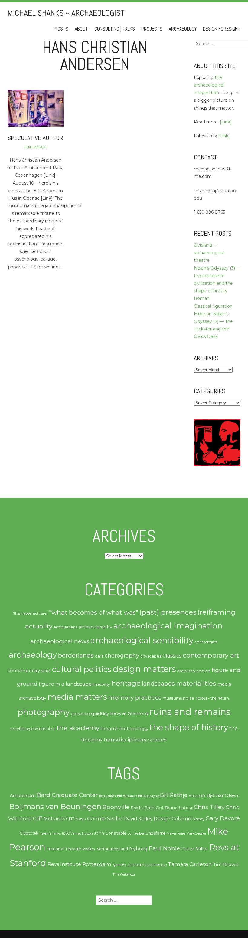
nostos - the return (212, 698)
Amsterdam (23, 795)
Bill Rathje (174, 795)
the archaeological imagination (209, 85)
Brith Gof (153, 807)
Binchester (197, 796)
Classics (171, 656)
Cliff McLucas (49, 819)
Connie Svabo (105, 818)
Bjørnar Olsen (222, 795)
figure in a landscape (65, 684)
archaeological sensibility (142, 640)
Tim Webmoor (124, 875)
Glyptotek (29, 833)
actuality (38, 626)
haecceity (101, 684)
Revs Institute (64, 864)
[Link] (226, 122)
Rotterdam (96, 864)
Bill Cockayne (148, 796)
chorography (122, 655)
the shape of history (188, 727)
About (81, 29)
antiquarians (65, 627)
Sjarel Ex (119, 865)
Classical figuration (213, 306)
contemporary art (211, 655)
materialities (196, 683)
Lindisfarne (155, 833)
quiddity (100, 713)
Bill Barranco (127, 796)
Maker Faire (176, 833)
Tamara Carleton (190, 864)
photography (44, 712)
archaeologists (206, 642)
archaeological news (60, 641)
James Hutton (82, 833)
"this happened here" (30, 613)
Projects (151, 29)
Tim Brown (225, 864)
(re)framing (216, 612)
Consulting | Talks (114, 29)
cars (99, 656)
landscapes (158, 683)
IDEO (66, 833)
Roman (202, 298)
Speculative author (35, 138)
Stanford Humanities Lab (147, 865)
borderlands (76, 655)
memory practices (135, 697)
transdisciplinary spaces (135, 739)
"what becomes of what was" (93, 612)
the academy (78, 728)
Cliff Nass (76, 818)
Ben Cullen (107, 796)
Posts (61, 29)
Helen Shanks (50, 833)
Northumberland (112, 849)
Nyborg (138, 848)
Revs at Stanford (129, 713)
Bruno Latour (179, 807)
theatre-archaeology (124, 728)
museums (172, 698)
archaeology (33, 655)
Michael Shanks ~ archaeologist (66, 13)
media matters (77, 697)
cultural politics (82, 669)
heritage (126, 683)
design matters (144, 669)
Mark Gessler (196, 833)
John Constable (110, 833)
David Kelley (138, 819)
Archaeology (183, 29)
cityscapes (150, 656)
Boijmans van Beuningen (55, 806)
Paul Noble (164, 848)
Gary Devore (223, 818)
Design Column (172, 819)
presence (80, 713)
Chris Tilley (209, 807)
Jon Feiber (136, 833)
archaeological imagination (168, 626)
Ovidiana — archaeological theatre (209, 252)
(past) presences (167, 612)
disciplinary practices (193, 671)
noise (188, 698)
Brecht (137, 807)
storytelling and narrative (33, 728)
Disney (198, 819)
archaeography (95, 627)
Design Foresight (221, 29)
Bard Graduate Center (67, 795)
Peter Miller (194, 848)
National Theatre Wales (71, 848)
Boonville (116, 807)
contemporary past (29, 670)
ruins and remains (189, 712)
